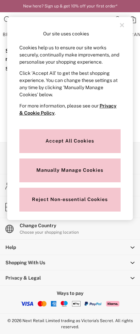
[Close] (122, 25)
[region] (70, 118)
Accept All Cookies (70, 141)
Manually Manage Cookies (69, 170)
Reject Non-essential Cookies (70, 199)
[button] (70, 247)
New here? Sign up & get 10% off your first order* (70, 6)
